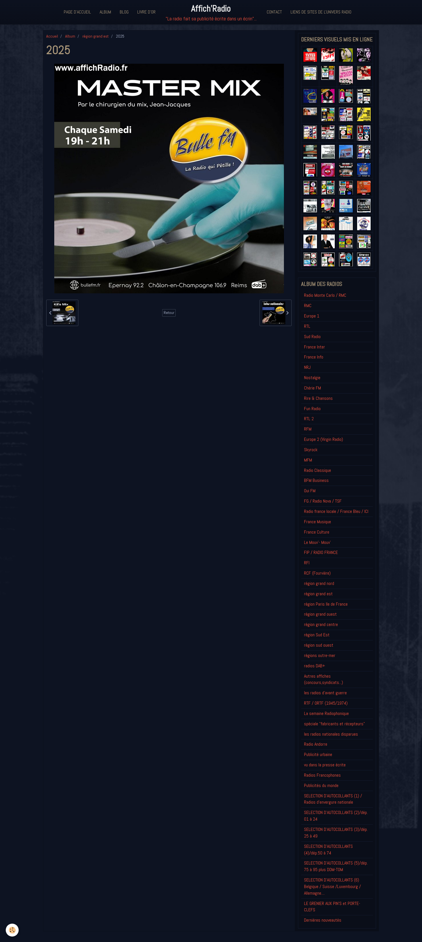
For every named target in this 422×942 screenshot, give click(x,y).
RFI (306, 563)
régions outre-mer (319, 655)
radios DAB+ (314, 666)
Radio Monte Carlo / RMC (325, 295)
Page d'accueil (77, 12)
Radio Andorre (315, 744)
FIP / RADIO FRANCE (321, 552)
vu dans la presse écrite (325, 765)
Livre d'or (146, 12)
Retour (169, 312)
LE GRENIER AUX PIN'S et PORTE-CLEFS (332, 906)
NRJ (307, 367)
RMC (307, 306)
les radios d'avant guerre (325, 693)
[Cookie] (12, 930)
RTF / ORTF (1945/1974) (326, 703)
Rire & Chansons (318, 398)
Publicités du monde (321, 785)
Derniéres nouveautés (322, 920)
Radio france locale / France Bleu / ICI (336, 511)
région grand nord (319, 583)
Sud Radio (312, 337)
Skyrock (311, 450)
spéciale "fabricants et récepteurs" (334, 724)
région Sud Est (317, 635)
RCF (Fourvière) (317, 573)
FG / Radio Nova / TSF (323, 501)
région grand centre (321, 624)
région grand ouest (320, 614)
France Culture (316, 532)
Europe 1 (311, 316)
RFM (307, 429)
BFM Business (316, 480)
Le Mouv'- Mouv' (317, 542)
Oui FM (309, 491)
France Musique (317, 522)
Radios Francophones (322, 775)
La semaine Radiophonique (326, 713)
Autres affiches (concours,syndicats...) (323, 679)
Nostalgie (312, 378)
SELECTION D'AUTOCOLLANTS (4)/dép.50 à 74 (328, 849)
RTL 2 (309, 419)
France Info (313, 357)
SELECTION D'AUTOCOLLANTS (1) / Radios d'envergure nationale (333, 799)
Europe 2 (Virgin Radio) (323, 439)
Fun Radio (312, 409)
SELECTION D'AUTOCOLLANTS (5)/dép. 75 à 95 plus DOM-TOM (336, 866)
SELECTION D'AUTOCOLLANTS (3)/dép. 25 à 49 (336, 832)
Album (105, 12)
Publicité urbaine (318, 754)
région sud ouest (318, 645)
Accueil (52, 36)
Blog (124, 12)
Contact (274, 12)
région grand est (95, 36)
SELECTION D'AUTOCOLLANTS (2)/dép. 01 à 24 (336, 815)
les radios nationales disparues (331, 734)
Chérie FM (312, 388)
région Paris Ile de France (326, 604)
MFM (308, 460)
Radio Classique (317, 470)
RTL (307, 326)
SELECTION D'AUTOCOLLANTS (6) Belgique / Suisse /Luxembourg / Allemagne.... (332, 886)
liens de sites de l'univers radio (321, 12)
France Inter (314, 347)
